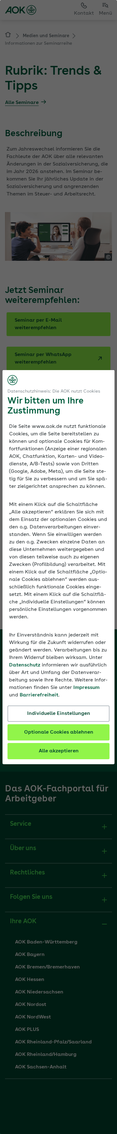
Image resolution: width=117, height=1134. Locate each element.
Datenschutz (24, 665)
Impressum (86, 687)
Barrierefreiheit (39, 695)
